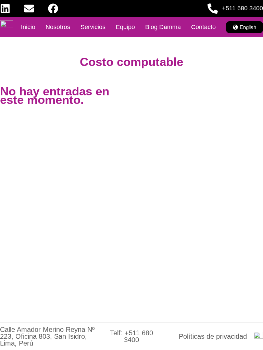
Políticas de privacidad (213, 336)
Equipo (125, 27)
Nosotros (58, 27)
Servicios (92, 27)
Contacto (203, 27)
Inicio (28, 27)
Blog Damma (163, 27)
